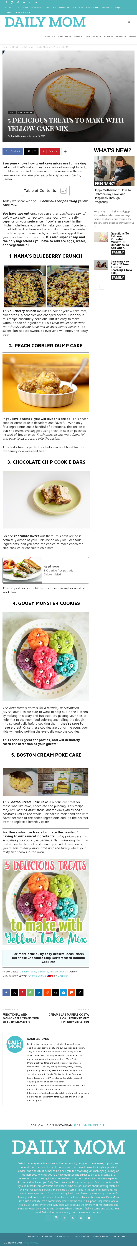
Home (5, 47)
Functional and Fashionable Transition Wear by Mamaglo (20, 1018)
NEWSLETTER (92, 7)
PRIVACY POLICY (24, 12)
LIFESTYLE (63, 36)
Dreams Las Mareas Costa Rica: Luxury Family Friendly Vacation (69, 1018)
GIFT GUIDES (22, 7)
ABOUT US (51, 7)
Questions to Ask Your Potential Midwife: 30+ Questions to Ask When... (120, 241)
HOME (107, 36)
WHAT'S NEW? (112, 150)
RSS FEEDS (106, 7)
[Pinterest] (18, 2)
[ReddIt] (47, 992)
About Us (32, 1236)
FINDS (77, 36)
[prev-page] (96, 287)
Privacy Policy (63, 1236)
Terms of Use (82, 1236)
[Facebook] (6, 2)
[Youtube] (35, 2)
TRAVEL (119, 36)
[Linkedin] (38, 992)
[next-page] (102, 287)
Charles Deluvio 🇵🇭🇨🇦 (40, 975)
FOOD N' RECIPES (25, 112)
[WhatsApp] (30, 992)
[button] (129, 22)
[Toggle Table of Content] (62, 191)
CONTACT (8, 12)
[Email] (55, 992)
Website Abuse (100, 1236)
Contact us (118, 1236)
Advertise (47, 1236)
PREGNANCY (105, 183)
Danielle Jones (18, 136)
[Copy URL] (79, 992)
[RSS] (24, 2)
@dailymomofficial (90, 1125)
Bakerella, (43, 971)
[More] (65, 151)
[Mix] (71, 992)
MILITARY (8, 7)
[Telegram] (63, 992)
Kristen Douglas (59, 971)
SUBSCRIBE (78, 7)
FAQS (117, 7)
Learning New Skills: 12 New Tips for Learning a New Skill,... (121, 267)
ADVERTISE (64, 7)
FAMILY (49, 36)
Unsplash (63, 975)
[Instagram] (12, 2)
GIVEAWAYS (36, 7)
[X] (29, 2)
